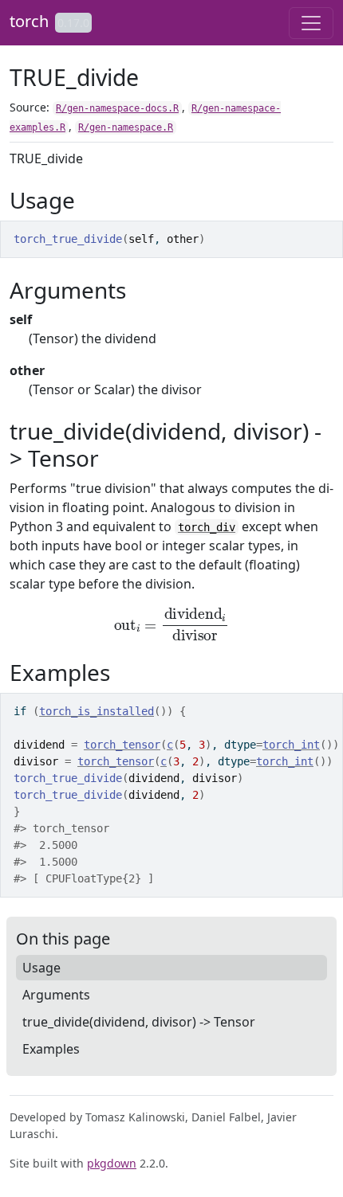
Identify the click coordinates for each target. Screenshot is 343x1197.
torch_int (291, 744)
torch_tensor (122, 744)
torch (29, 21)
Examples (51, 1049)
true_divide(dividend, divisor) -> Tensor (138, 1022)
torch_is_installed (96, 711)
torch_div (206, 527)
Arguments (56, 994)
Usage (41, 967)
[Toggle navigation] (311, 23)
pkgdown (111, 1163)
